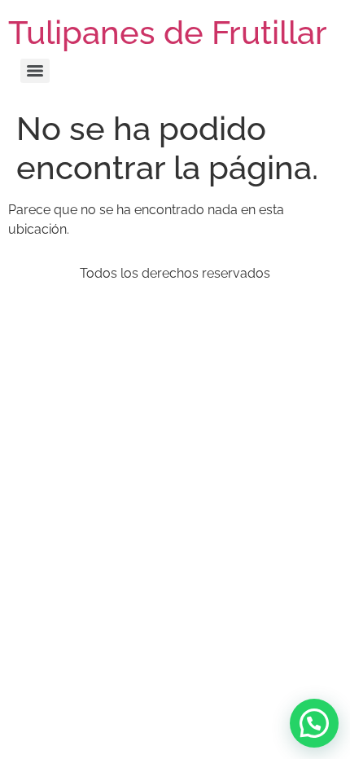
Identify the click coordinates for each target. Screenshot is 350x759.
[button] (314, 723)
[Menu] (35, 71)
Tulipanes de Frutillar (167, 32)
